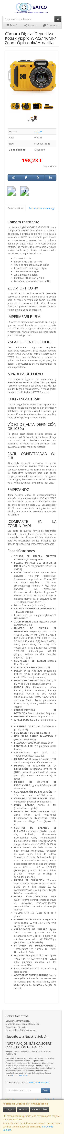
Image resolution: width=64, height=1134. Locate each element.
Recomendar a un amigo (42, 208)
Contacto (52, 25)
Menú (13, 25)
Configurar (9, 1109)
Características (15, 208)
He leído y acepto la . (29, 1082)
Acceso (31, 25)
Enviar (45, 1090)
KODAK (38, 131)
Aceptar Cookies (39, 1109)
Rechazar (23, 1109)
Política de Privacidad (20, 1075)
